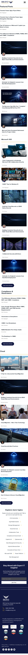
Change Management (14, 525)
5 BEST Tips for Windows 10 (10, 184)
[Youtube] (14, 650)
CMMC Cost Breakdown (8, 323)
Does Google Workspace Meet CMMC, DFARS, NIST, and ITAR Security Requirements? (13, 308)
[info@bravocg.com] (3, 610)
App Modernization (14, 521)
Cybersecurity (18, 539)
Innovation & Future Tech (13, 550)
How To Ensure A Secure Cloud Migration (13, 495)
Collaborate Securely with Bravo (11, 254)
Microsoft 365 (8, 553)
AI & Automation (14, 518)
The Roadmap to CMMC (8, 336)
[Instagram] (9, 650)
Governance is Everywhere (9, 316)
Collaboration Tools (14, 532)
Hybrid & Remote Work (14, 546)
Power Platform (19, 553)
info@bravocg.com (11, 610)
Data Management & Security (14, 543)
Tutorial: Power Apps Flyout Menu (10, 10)
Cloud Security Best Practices (9, 446)
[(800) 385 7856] (3, 608)
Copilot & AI (9, 539)
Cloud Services (14, 528)
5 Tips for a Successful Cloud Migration (12, 374)
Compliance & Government (14, 535)
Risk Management (14, 557)
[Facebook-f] (6, 650)
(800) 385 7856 (10, 608)
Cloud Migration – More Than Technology (13, 422)
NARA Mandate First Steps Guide (11, 329)
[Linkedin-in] (3, 650)
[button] (24, 2)
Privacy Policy (5, 644)
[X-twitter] (12, 650)
